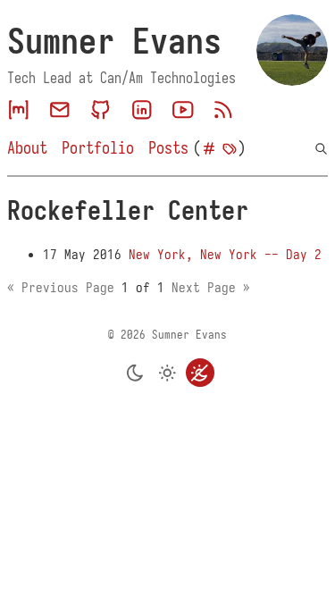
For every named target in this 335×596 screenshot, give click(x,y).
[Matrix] (18, 110)
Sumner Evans (114, 41)
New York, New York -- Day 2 (225, 255)
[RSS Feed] (223, 110)
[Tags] (230, 149)
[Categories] (209, 149)
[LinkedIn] (142, 110)
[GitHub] (101, 110)
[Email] (59, 110)
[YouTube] (183, 110)
